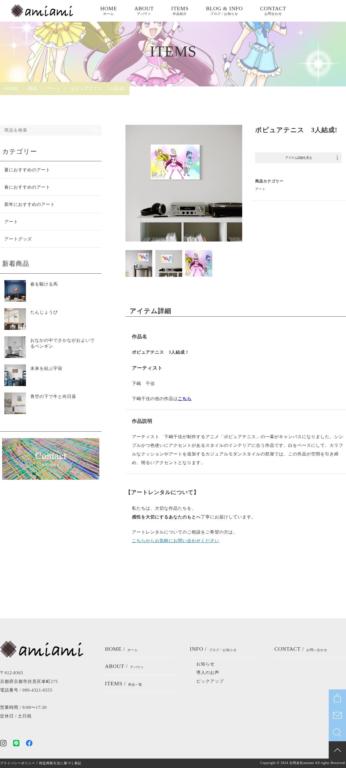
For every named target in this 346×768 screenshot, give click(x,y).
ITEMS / (123, 683)
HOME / (121, 649)
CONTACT (273, 10)
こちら (185, 398)
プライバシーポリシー (17, 763)
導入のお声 (207, 672)
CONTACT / (300, 649)
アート (260, 189)
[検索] (96, 130)
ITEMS (180, 10)
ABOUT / (124, 666)
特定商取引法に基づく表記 (60, 763)
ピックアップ (210, 681)
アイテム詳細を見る (298, 158)
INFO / (213, 649)
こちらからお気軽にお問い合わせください (175, 540)
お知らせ (205, 664)
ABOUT (144, 10)
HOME (108, 10)
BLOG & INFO (224, 10)
